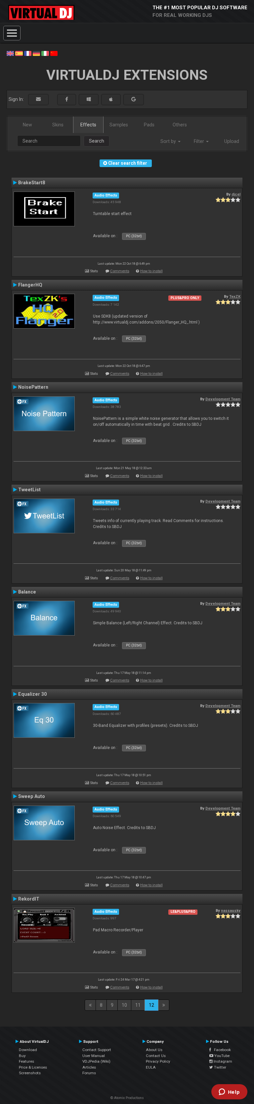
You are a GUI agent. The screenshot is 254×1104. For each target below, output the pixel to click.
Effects (88, 124)
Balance (27, 592)
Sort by (168, 141)
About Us (154, 1049)
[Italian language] (45, 53)
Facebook (221, 1049)
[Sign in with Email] (38, 99)
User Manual (93, 1055)
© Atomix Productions (127, 1098)
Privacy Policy (158, 1061)
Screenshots (30, 1073)
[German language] (36, 53)
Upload (231, 141)
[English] (10, 53)
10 (124, 1005)
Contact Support (96, 1049)
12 (151, 1005)
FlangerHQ (30, 284)
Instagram (222, 1061)
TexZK (234, 296)
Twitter (219, 1067)
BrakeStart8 (31, 182)
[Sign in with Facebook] (66, 99)
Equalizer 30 (32, 694)
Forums (89, 1073)
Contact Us (156, 1055)
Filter (199, 141)
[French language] (27, 53)
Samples (118, 124)
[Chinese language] (54, 53)
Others (180, 124)
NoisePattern (33, 387)
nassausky (230, 910)
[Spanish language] (18, 53)
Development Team (222, 399)
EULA (151, 1067)
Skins (58, 124)
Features (26, 1061)
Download (28, 1049)
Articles (89, 1067)
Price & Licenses (33, 1067)
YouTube (221, 1055)
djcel (236, 194)
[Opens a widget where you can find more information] (229, 1092)
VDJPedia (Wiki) (96, 1061)
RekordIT (28, 899)
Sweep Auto (31, 796)
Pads (149, 124)
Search (96, 141)
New (27, 124)
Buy (22, 1055)
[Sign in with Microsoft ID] (89, 99)
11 (138, 1005)
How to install (151, 271)
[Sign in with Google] (133, 99)
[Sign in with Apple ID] (111, 99)
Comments (119, 271)
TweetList (29, 489)
